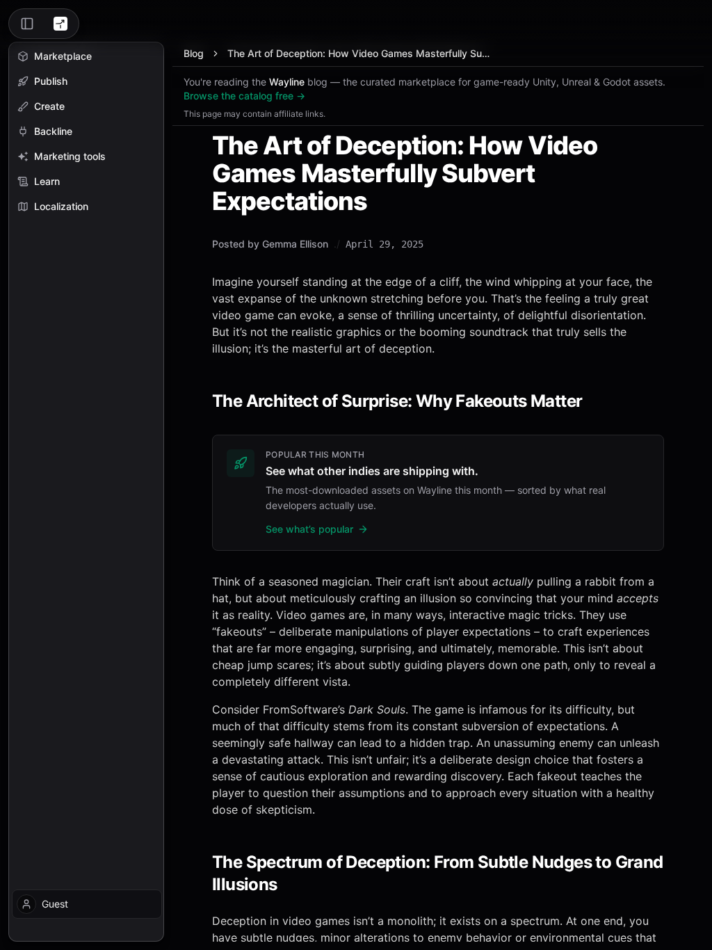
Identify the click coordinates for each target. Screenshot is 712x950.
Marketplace (63, 56)
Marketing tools (70, 156)
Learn (47, 181)
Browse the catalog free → (244, 96)
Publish (50, 81)
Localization (61, 206)
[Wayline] (60, 23)
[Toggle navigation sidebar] (27, 23)
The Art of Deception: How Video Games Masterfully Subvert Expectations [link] (360, 53)
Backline (53, 131)
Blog (194, 53)
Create (49, 106)
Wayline (287, 82)
